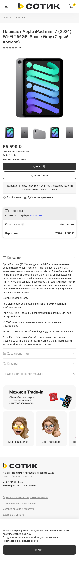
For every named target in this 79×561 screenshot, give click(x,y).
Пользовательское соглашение (20, 503)
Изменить (36, 215)
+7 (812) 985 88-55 (13, 482)
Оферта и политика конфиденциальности (25, 497)
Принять (39, 550)
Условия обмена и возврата (18, 509)
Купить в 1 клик (39, 175)
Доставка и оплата (13, 514)
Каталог (20, 17)
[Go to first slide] (71, 397)
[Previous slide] (7, 397)
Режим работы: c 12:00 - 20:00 (19, 485)
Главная (7, 17)
